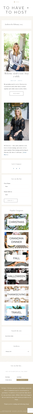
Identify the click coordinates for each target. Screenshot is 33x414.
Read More (16, 93)
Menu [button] (17, 2)
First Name (7, 183)
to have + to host (16, 10)
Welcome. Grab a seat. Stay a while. (16, 75)
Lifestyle (20, 80)
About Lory (13, 80)
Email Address (8, 191)
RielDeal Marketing (5, 411)
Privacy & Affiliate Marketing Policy (22, 411)
